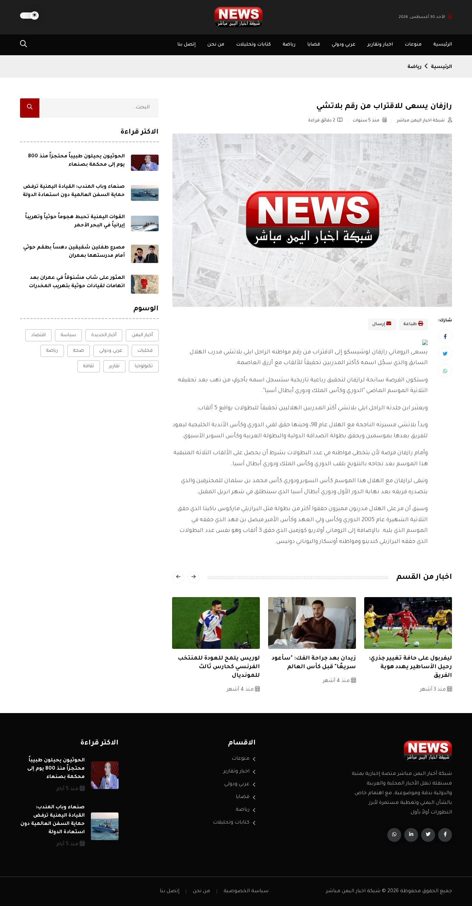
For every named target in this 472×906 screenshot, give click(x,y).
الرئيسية (442, 44)
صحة (78, 350)
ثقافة (88, 366)
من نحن (215, 44)
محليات (145, 350)
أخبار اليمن (142, 335)
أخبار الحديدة (103, 335)
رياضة (289, 44)
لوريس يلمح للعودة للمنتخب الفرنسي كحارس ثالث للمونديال (219, 667)
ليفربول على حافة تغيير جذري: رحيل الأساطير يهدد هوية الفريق (410, 667)
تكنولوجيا (144, 366)
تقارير (114, 366)
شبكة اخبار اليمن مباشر (421, 120)
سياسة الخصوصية (246, 891)
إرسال (379, 324)
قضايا (313, 44)
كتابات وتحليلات (253, 44)
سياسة (68, 335)
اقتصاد (38, 335)
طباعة (410, 324)
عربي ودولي (344, 44)
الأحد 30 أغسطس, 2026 (422, 17)
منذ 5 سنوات (366, 120)
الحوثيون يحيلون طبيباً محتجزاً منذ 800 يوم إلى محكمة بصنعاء (56, 769)
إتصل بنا (186, 44)
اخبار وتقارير (380, 44)
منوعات (413, 44)
